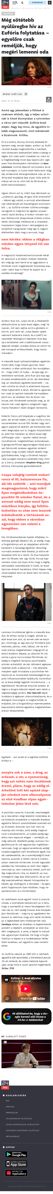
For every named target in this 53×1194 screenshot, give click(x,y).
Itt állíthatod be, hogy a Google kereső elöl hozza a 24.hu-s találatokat (30, 1016)
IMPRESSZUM (12, 1113)
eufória (17, 8)
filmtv (40, 8)
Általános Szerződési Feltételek (22, 1130)
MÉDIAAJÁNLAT (12, 1136)
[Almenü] (15, 2)
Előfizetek (37, 2)
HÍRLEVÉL (10, 1107)
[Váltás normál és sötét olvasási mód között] (22, 2)
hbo (48, 8)
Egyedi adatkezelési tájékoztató (22, 1125)
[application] (26, 1054)
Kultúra (8, 13)
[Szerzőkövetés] (26, 94)
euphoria (29, 8)
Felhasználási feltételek (19, 1119)
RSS (7, 1101)
